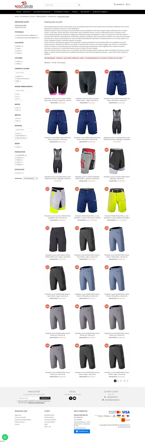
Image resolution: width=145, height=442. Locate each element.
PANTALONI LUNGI (20, 27)
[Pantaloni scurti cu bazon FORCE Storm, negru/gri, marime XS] (117, 161)
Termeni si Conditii (20, 417)
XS (17, 94)
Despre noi (18, 415)
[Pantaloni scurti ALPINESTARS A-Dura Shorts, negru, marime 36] (117, 356)
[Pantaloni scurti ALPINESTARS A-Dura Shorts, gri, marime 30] (87, 317)
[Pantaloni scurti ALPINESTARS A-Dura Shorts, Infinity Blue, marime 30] (87, 278)
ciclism (18, 61)
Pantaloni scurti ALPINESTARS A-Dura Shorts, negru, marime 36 (117, 373)
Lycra (18, 133)
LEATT (18, 162)
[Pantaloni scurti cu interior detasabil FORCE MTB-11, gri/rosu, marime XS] (87, 161)
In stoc (19, 173)
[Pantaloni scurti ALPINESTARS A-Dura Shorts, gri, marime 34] (117, 317)
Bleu (18, 81)
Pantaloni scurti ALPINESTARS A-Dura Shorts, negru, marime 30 (87, 373)
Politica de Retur (49, 417)
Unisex (19, 53)
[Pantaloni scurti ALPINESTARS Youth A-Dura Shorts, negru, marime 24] (87, 239)
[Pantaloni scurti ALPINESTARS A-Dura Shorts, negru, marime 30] (87, 356)
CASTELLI (19, 158)
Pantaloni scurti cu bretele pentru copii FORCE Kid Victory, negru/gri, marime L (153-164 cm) (58, 177)
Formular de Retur (49, 422)
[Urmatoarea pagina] (127, 381)
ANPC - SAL (47, 427)
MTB (18, 64)
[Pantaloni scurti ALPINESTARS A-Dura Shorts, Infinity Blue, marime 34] (117, 278)
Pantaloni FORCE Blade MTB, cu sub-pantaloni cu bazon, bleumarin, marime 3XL (87, 217)
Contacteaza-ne (83, 431)
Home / (17, 16)
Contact (17, 424)
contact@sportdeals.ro (112, 400)
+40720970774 (112, 397)
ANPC (46, 424)
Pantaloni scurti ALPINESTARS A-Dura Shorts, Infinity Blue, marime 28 (117, 256)
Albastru (19, 76)
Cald (18, 147)
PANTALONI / (52, 16)
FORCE (19, 160)
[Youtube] (74, 398)
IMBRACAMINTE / (42, 16)
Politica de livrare (20, 422)
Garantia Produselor (50, 420)
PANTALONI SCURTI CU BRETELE (26, 35)
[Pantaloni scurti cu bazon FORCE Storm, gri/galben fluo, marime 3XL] (58, 200)
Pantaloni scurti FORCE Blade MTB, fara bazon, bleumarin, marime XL (58, 138)
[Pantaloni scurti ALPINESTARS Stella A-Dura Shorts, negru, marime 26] (58, 278)
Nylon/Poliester (21, 138)
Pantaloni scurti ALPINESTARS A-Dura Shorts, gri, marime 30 (87, 334)
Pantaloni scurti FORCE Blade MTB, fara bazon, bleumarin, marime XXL (87, 138)
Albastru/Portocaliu (22, 78)
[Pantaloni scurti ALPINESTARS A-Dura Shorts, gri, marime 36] (58, 356)
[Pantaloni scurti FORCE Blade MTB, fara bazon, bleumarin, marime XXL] (87, 122)
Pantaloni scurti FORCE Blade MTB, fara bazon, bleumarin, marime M (117, 99)
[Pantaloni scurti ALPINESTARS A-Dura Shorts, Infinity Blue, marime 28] (117, 239)
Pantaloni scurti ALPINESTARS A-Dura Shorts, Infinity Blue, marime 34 (117, 295)
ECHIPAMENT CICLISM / (28, 16)
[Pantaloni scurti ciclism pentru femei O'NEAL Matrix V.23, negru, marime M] (58, 239)
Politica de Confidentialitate (36, 403)
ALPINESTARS (21, 155)
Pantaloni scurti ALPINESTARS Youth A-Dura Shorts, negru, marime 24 (87, 256)
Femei (18, 51)
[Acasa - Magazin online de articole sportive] (25, 4)
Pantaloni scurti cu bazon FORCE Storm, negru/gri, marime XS (117, 177)
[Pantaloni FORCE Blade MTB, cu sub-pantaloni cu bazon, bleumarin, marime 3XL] (87, 200)
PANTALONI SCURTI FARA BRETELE (27, 38)
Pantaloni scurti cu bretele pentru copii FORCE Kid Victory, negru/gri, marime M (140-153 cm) (117, 138)
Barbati (19, 46)
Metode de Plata (49, 415)
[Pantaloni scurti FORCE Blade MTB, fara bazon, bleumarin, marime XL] (58, 122)
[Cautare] (79, 5)
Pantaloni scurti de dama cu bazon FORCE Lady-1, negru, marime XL (87, 99)
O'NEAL (19, 164)
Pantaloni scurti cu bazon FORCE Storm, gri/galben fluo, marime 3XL (58, 217)
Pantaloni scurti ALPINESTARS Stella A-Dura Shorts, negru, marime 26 (57, 295)
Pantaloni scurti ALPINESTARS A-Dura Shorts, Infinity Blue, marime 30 (87, 295)
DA (17, 110)
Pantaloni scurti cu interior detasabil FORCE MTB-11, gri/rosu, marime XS (87, 177)
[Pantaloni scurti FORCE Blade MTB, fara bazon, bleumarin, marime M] (117, 83)
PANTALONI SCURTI (20, 25)
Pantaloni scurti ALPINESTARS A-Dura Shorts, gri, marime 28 (57, 334)
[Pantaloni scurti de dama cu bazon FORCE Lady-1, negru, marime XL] (87, 83)
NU (17, 108)
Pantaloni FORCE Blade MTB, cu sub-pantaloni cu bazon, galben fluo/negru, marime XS (117, 217)
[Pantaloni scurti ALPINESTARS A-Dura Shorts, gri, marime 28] (58, 317)
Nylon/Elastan (21, 136)
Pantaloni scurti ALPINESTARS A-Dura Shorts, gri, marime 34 (117, 334)
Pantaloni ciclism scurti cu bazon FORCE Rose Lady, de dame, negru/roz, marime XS (57, 99)
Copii (18, 48)
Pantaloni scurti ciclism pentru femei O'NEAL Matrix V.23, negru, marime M (57, 256)
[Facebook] (70, 398)
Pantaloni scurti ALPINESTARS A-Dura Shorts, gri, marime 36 (57, 373)
